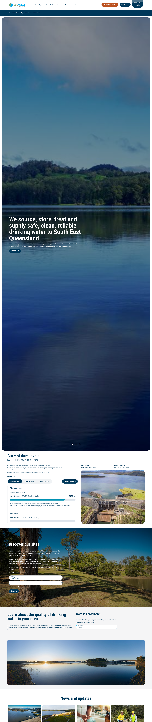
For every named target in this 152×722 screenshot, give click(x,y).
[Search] (128, 5)
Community (78, 5)
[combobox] (36, 577)
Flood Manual (85, 465)
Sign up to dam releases (120, 467)
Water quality (19, 13)
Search (13, 591)
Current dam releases (87, 467)
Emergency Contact (110, 4)
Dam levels (12, 13)
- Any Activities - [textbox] (15, 578)
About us (87, 5)
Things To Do (49, 5)
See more (14, 250)
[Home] (17, 5)
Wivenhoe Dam (16, 488)
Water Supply (39, 5)
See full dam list (69, 481)
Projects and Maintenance (64, 5)
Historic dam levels (119, 465)
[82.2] (137, 7)
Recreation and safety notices (32, 13)
